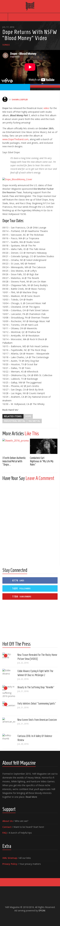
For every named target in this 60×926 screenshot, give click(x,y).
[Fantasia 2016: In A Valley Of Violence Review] (8, 740)
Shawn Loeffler (20, 99)
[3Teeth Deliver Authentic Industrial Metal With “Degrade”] (16, 446)
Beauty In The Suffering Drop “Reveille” (35, 687)
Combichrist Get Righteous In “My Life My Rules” (41, 461)
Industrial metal (14, 420)
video (46, 108)
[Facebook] (22, 917)
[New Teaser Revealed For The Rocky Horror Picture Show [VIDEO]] (8, 659)
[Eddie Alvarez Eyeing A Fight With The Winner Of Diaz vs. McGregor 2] (8, 675)
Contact (7, 826)
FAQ (4, 832)
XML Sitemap (9, 857)
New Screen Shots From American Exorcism (37, 719)
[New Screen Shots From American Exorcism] (8, 724)
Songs (6, 44)
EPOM (42, 910)
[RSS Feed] (38, 917)
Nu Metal (34, 420)
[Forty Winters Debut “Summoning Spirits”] (8, 707)
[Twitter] (33, 917)
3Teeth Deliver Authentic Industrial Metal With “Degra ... (14, 461)
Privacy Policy (9, 863)
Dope (28, 416)
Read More (31, 796)
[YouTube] (27, 917)
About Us (7, 820)
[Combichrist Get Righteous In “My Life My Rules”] (43, 446)
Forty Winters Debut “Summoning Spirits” (36, 703)
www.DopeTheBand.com (15, 139)
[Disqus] (29, 523)
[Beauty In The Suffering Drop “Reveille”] (8, 691)
